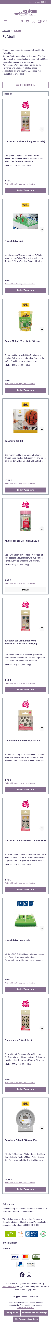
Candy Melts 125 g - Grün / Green (22, 341)
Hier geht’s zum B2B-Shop (38, 2)
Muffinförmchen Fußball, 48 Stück (22, 740)
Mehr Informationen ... (25, 1308)
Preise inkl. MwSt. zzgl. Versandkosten (20, 184)
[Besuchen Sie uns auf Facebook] (22, 1275)
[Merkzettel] (27, 21)
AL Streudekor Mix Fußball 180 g (22, 541)
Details (25, 590)
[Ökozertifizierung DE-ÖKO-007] (10, 1234)
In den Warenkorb (25, 190)
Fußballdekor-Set (14, 241)
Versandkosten (9, 1287)
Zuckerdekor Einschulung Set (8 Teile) (25, 141)
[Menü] (5, 21)
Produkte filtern (27, 85)
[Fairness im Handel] (20, 1234)
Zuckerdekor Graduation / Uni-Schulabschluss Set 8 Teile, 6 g (21, 642)
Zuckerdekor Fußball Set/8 (18, 1040)
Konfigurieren (12, 1313)
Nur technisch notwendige (34, 1313)
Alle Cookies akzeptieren (26, 1319)
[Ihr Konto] (33, 21)
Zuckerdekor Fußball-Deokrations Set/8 (25, 840)
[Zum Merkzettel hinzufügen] (41, 129)
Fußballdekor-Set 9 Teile (17, 940)
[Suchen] (22, 21)
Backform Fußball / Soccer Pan (21, 1140)
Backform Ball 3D (14, 441)
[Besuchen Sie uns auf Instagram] (28, 1275)
